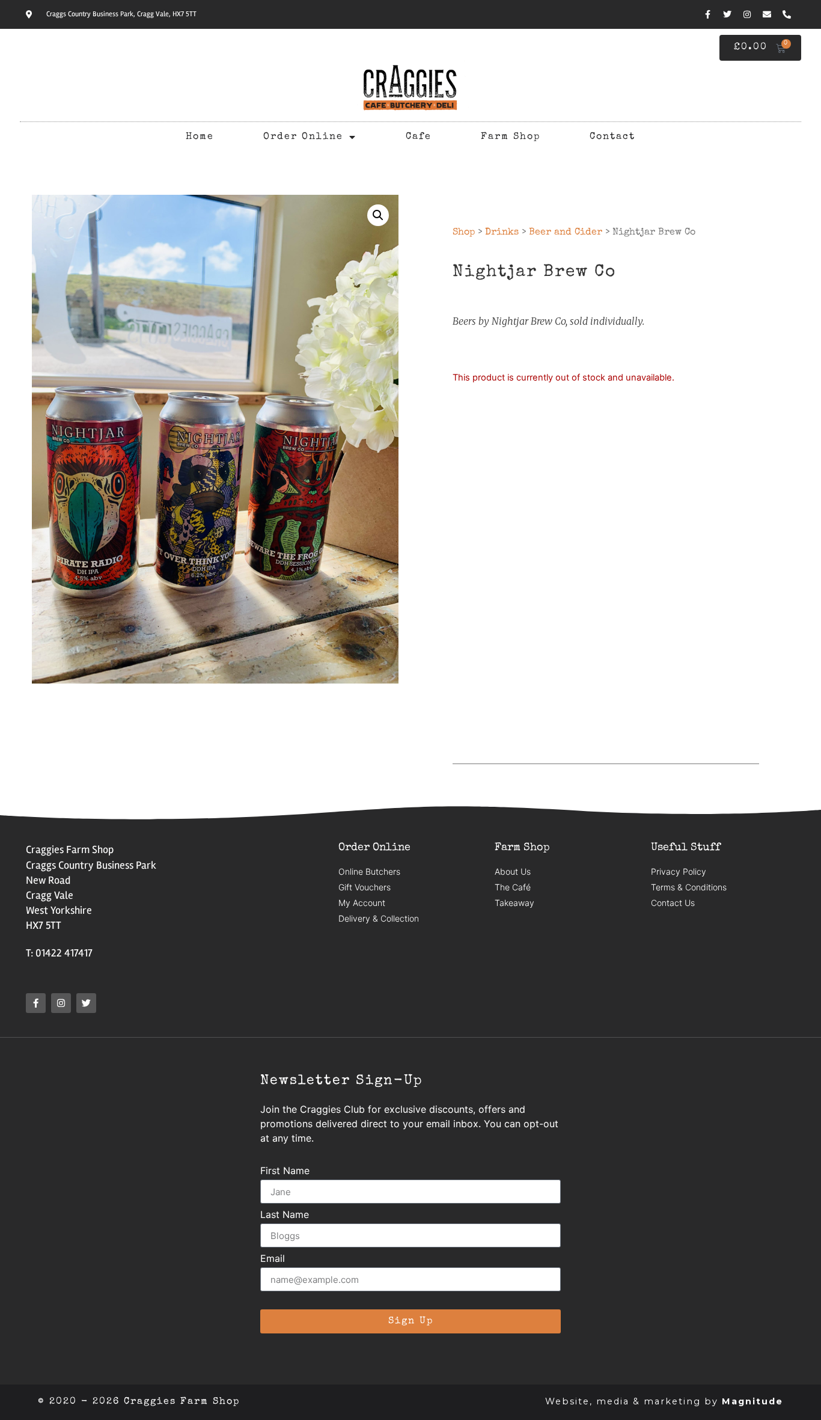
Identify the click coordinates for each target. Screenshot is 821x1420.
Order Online (303, 137)
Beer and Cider (565, 232)
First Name (285, 1171)
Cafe (419, 137)
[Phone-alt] (786, 14)
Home (200, 137)
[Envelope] (766, 14)
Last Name (284, 1215)
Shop (464, 232)
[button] (378, 215)
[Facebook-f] (707, 14)
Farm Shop (510, 137)
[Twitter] (727, 14)
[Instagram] (747, 14)
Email (272, 1258)
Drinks (502, 232)
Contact (612, 137)
